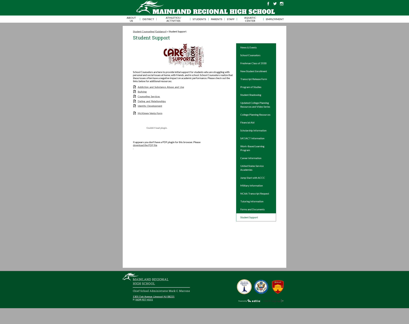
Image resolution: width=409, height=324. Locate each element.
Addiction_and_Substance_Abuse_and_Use (161, 86)
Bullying (142, 91)
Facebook (268, 3)
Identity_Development (150, 105)
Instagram (281, 3)
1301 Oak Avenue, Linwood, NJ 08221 (153, 296)
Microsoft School (278, 286)
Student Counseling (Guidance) (149, 31)
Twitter (275, 3)
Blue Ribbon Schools (261, 286)
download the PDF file (145, 145)
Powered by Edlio (249, 300)
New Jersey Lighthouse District (244, 286)
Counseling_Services (149, 96)
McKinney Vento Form (150, 113)
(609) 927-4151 (144, 299)
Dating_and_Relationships (152, 101)
